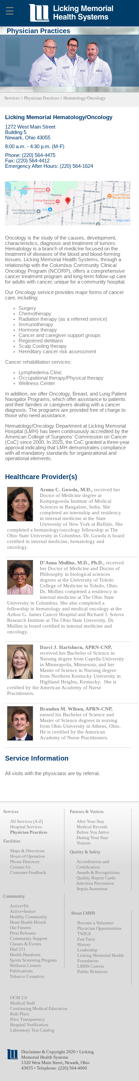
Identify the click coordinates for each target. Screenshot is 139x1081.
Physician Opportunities (99, 928)
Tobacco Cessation (27, 976)
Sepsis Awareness (92, 888)
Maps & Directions (27, 850)
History (84, 944)
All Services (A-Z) (26, 821)
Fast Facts (86, 939)
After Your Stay (91, 821)
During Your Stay (92, 837)
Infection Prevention (95, 883)
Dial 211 (18, 949)
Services (12, 97)
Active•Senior (22, 911)
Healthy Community (28, 916)
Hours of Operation (27, 856)
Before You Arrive (93, 832)
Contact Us (20, 867)
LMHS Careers (90, 966)
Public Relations (92, 971)
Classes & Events (25, 943)
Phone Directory (25, 861)
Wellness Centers (25, 965)
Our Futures (20, 927)
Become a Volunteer (95, 922)
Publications (21, 970)
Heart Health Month (28, 922)
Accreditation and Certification (93, 864)
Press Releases (23, 933)
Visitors (83, 843)
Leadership (87, 949)
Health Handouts (25, 954)
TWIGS (84, 933)
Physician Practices (41, 97)
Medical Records (92, 826)
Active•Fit (19, 905)
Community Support (28, 938)
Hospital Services (26, 826)
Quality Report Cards (96, 877)
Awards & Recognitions (98, 872)
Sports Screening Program (33, 960)
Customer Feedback (28, 872)
